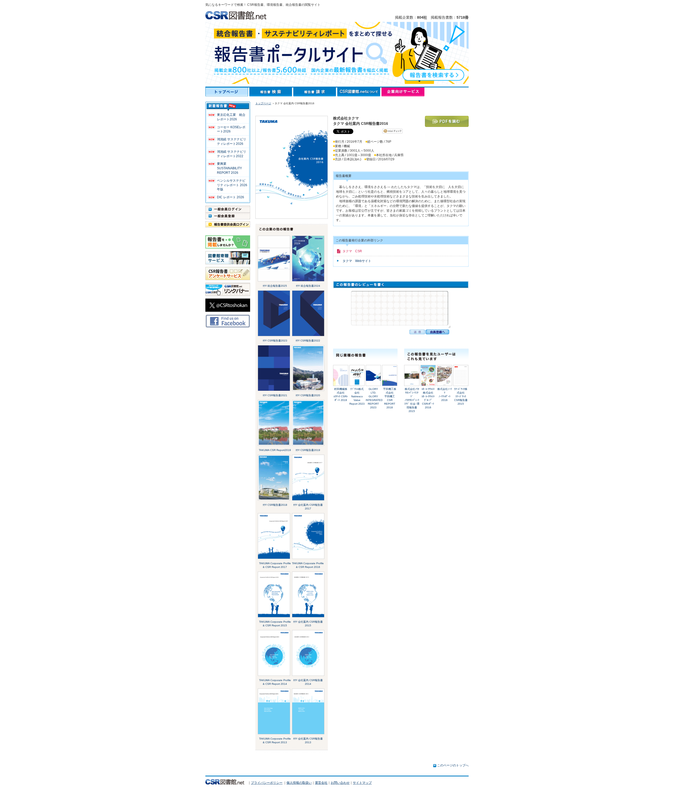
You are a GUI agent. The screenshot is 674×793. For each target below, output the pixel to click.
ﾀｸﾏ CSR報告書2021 (275, 395)
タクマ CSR (352, 251)
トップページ (227, 91)
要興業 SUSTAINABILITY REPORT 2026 (229, 168)
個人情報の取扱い (299, 783)
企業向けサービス (402, 91)
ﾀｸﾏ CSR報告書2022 (308, 340)
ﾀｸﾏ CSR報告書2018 (275, 504)
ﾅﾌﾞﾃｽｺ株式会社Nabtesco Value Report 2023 (357, 396)
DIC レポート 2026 (230, 197)
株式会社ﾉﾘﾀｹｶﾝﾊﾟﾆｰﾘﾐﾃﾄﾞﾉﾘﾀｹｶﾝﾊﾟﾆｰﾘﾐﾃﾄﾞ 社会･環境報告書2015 (411, 400)
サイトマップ (362, 783)
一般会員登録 (227, 215)
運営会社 (321, 783)
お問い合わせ (340, 783)
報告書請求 (315, 91)
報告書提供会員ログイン (227, 224)
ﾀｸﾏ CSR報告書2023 (275, 340)
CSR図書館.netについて (359, 91)
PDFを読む (447, 121)
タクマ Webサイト (357, 261)
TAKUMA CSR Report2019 (275, 450)
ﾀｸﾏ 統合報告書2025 (275, 285)
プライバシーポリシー (267, 783)
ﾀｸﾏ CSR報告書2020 (308, 395)
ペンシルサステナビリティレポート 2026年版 (232, 185)
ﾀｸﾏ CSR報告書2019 (308, 450)
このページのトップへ (453, 765)
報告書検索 (271, 91)
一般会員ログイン (227, 209)
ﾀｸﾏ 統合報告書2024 (308, 285)
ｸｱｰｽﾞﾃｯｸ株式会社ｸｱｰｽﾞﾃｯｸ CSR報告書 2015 (461, 396)
